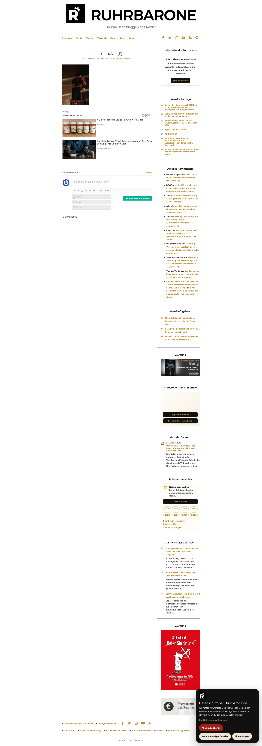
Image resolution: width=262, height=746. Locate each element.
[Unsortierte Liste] (94, 190)
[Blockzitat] (97, 190)
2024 (184, 508)
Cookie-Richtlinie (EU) (116, 730)
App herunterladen (180, 414)
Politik (79, 38)
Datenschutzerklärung (90, 730)
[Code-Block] (101, 190)
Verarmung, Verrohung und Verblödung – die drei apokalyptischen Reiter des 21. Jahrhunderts (179, 141)
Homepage (67, 38)
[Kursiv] (78, 190)
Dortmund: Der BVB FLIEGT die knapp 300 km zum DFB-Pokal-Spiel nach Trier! (181, 448)
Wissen (89, 38)
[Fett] (75, 190)
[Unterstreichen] (82, 190)
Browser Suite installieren (180, 421)
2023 (193, 508)
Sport (122, 38)
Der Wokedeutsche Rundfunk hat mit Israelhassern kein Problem (183, 595)
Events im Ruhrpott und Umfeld (78, 723)
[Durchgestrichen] (86, 190)
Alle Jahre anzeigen (172, 527)
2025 (175, 508)
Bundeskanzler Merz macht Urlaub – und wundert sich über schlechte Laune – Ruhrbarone (182, 284)
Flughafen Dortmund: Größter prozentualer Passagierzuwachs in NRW (181, 122)
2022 (167, 515)
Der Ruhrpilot (171, 134)
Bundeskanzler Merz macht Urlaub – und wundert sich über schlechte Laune (181, 151)
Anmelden (147, 173)
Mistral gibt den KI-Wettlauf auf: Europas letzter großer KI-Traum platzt (180, 321)
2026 (167, 508)
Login (131, 38)
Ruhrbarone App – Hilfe (179, 730)
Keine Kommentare (124, 59)
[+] (109, 190)
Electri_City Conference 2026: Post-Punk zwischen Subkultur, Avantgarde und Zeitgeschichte (181, 107)
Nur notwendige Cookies (215, 736)
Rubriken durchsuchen (174, 521)
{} (105, 190)
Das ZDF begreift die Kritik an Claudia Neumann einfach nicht (182, 330)
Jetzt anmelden (180, 80)
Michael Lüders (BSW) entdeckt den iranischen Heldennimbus (181, 115)
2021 (176, 515)
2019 (193, 515)
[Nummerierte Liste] (90, 190)
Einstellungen (242, 736)
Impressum (69, 730)
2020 (184, 515)
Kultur (113, 38)
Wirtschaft (102, 38)
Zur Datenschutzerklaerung (213, 720)
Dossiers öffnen (170, 524)
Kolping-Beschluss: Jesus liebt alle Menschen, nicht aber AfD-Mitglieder (182, 551)
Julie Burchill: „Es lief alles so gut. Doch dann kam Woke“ (181, 574)
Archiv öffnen (180, 501)
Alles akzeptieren (211, 728)
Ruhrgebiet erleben (107, 723)
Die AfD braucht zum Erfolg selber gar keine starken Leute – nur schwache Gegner (181, 188)
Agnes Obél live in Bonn (176, 129)
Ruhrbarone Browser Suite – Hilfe (147, 730)
